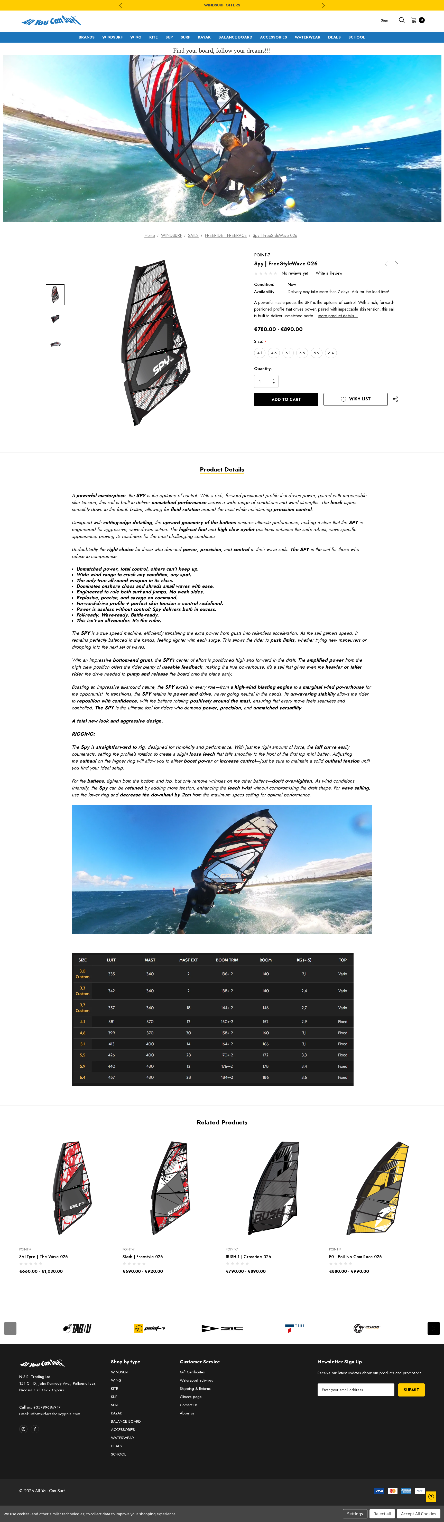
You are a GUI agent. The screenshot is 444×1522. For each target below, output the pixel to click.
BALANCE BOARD (126, 1421)
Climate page (191, 1397)
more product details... (338, 316)
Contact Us (189, 1405)
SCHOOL (118, 1454)
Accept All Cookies (418, 1514)
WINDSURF (120, 1372)
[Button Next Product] (394, 263)
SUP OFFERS (222, 5)
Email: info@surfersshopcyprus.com (49, 1414)
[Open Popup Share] (395, 399)
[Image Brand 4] (294, 1328)
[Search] (402, 20)
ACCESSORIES (123, 1429)
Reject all (382, 1514)
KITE (114, 1388)
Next (323, 5)
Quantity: (263, 369)
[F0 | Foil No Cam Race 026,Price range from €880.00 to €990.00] (377, 1188)
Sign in (387, 20)
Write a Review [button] (329, 273)
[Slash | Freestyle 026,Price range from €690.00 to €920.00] (170, 1188)
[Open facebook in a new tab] (35, 1429)
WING (116, 1380)
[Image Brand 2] (149, 1328)
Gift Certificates (192, 1372)
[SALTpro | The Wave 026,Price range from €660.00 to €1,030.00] (67, 1188)
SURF (115, 1405)
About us (187, 1413)
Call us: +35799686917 (40, 1407)
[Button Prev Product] (388, 263)
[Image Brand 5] (367, 1328)
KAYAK (116, 1413)
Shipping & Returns (195, 1388)
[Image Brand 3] (222, 1328)
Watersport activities (196, 1380)
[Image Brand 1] (77, 1328)
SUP (114, 1397)
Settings (355, 1514)
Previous (120, 5)
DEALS (116, 1446)
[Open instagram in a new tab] (23, 1429)
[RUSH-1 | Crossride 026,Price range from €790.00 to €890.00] (273, 1188)
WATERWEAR (122, 1438)
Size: (260, 341)
